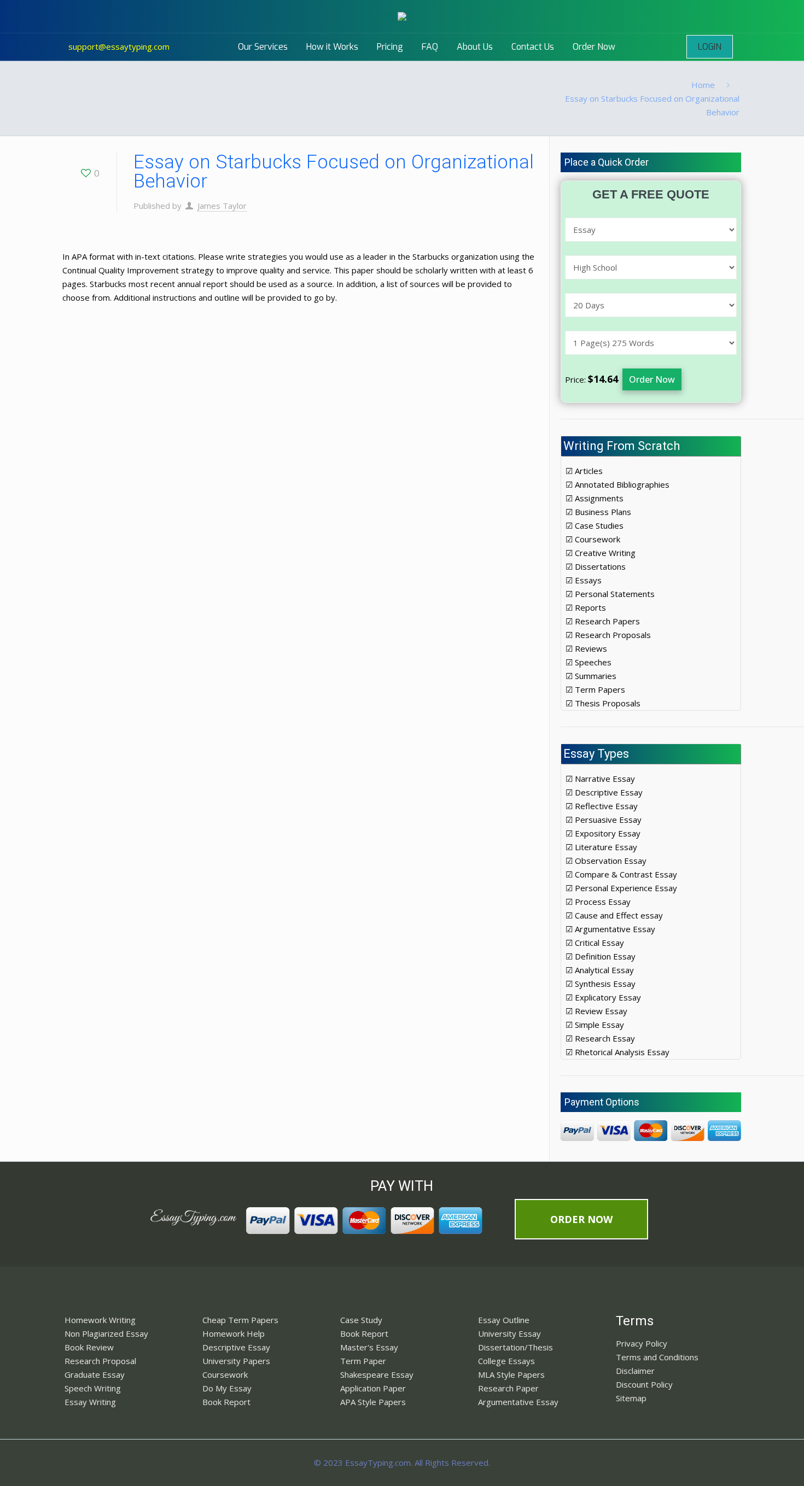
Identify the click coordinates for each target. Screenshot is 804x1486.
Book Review (89, 1347)
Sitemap (631, 1398)
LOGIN (709, 46)
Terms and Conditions (657, 1357)
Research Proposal (100, 1360)
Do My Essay (227, 1388)
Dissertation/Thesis (515, 1347)
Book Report (226, 1401)
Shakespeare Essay (376, 1374)
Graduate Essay (95, 1374)
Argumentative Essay (518, 1401)
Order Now (652, 379)
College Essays (506, 1360)
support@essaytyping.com (119, 46)
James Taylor (222, 205)
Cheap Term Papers (240, 1319)
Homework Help (233, 1333)
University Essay (509, 1333)
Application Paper (373, 1388)
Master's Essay (369, 1347)
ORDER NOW (581, 1219)
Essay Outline (503, 1319)
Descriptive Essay (236, 1347)
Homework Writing (100, 1319)
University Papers (236, 1360)
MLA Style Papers (511, 1374)
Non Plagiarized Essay (106, 1333)
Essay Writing (90, 1401)
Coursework (225, 1374)
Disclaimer (635, 1370)
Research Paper (508, 1388)
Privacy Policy (641, 1343)
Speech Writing (93, 1388)
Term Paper (363, 1360)
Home (703, 84)
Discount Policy (644, 1384)
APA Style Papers (373, 1401)
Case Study (361, 1319)
